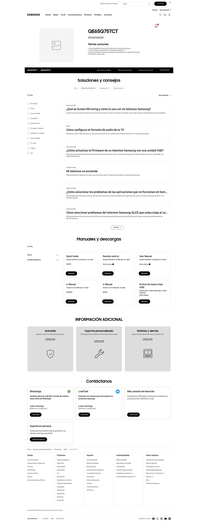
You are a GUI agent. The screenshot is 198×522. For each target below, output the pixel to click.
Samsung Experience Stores (36, 480)
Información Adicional (146, 70)
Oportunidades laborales (154, 470)
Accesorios (60, 500)
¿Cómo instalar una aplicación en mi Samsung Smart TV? (107, 50)
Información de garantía (96, 37)
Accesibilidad (120, 466)
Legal (52, 518)
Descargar (71, 273)
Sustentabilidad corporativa (125, 477)
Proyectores (60, 477)
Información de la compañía (155, 460)
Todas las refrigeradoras (64, 483)
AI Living (30, 466)
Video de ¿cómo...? (119, 88)
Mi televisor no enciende (96, 54)
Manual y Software (92, 463)
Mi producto (90, 477)
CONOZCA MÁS (50, 339)
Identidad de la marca (153, 466)
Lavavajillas (60, 487)
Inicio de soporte (92, 460)
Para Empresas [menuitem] (164, 10)
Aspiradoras (60, 493)
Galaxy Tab (60, 463)
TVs (58, 473)
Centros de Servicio (38, 439)
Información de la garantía (95, 470)
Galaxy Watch (61, 466)
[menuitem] (48, 14)
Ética (147, 480)
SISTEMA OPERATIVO (34, 260)
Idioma (29, 255)
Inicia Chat (35, 414)
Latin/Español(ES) (32, 518)
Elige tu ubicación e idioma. (109, 4)
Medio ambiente (121, 460)
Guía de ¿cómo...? (104, 88)
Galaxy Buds (61, 470)
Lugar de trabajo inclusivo (124, 470)
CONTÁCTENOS (165, 70)
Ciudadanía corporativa (123, 473)
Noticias (149, 477)
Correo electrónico (92, 487)
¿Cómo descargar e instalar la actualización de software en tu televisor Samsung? (114, 52)
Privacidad (45, 518)
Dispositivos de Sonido (64, 480)
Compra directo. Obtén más (35, 463)
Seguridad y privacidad (123, 463)
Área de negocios (151, 463)
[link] (156, 26)
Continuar (160, 4)
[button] (117, 110)
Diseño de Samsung (152, 483)
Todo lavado (61, 490)
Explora (29, 477)
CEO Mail (90, 490)
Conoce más (133, 414)
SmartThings (31, 470)
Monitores (60, 497)
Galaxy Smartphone (63, 460)
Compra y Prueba (32, 473)
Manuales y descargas (125, 70)
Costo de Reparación (93, 480)
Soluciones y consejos (104, 70)
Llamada (89, 483)
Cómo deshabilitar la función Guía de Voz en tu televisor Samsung (109, 48)
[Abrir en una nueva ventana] (153, 518)
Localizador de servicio (94, 473)
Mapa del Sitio (60, 518)
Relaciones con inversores (154, 473)
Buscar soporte (91, 466)
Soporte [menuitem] (154, 10)
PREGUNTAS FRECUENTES (88, 88)
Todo (75, 88)
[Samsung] (33, 14)
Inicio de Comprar (32, 460)
